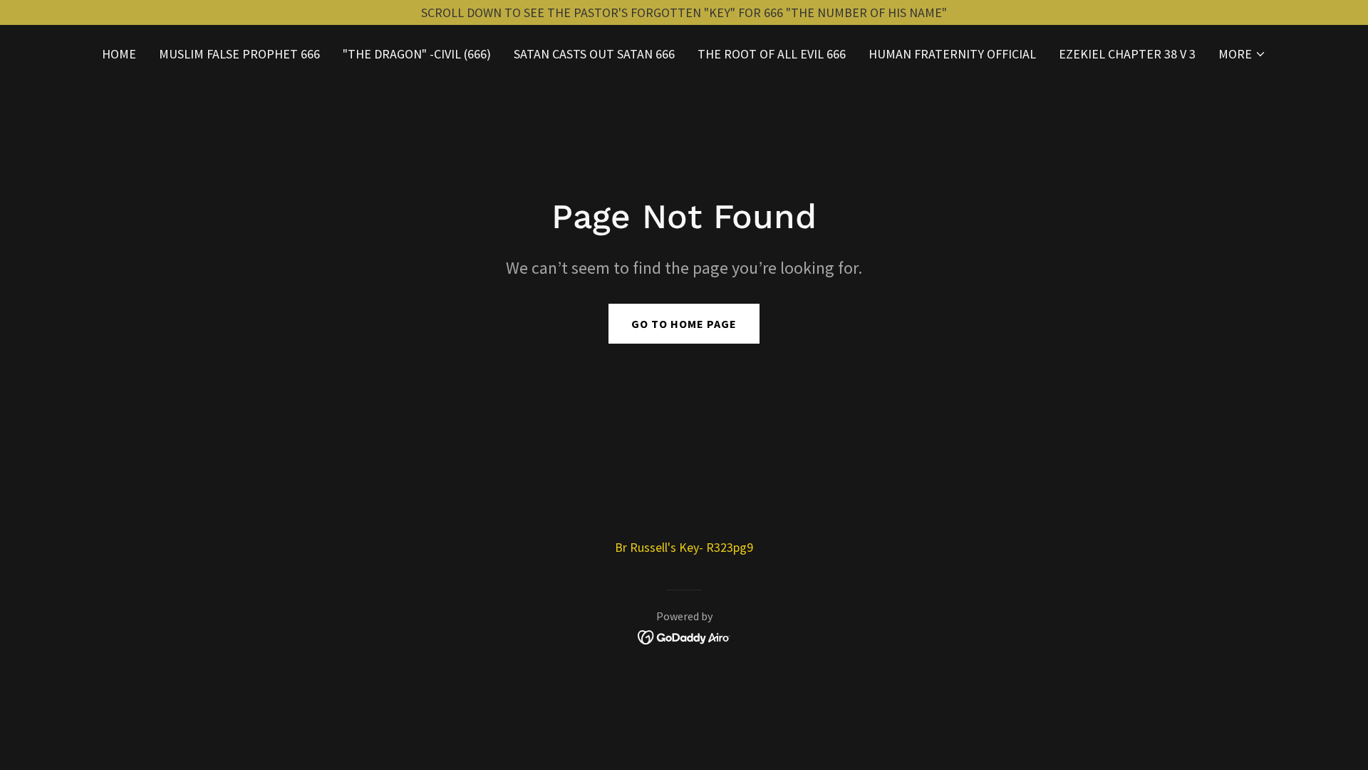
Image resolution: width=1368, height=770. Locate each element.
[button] (1242, 54)
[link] (684, 635)
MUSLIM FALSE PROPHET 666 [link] (239, 54)
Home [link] (119, 54)
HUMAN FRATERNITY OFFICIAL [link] (952, 54)
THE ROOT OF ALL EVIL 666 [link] (772, 54)
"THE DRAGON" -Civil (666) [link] (417, 54)
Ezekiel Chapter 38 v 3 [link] (1127, 54)
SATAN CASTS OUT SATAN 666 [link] (594, 54)
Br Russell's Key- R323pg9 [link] (684, 547)
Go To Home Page (684, 324)
